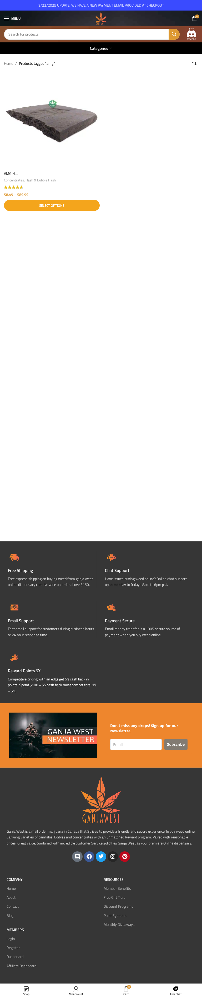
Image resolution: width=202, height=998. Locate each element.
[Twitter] (101, 856)
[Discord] (77, 856)
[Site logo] (101, 18)
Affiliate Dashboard (21, 965)
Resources (114, 879)
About (11, 897)
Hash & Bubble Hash (41, 180)
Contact (13, 906)
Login (11, 938)
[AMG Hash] (52, 121)
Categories (99, 48)
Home (8, 63)
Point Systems (115, 915)
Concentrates (14, 180)
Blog (10, 915)
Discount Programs (118, 906)
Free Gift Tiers (114, 897)
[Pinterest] (124, 856)
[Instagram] (113, 856)
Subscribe (176, 744)
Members (15, 929)
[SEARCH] (174, 34)
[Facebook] (89, 856)
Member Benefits (117, 888)
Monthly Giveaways (119, 924)
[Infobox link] (149, 569)
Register (13, 947)
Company (15, 879)
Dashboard (15, 956)
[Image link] (191, 34)
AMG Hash (12, 173)
